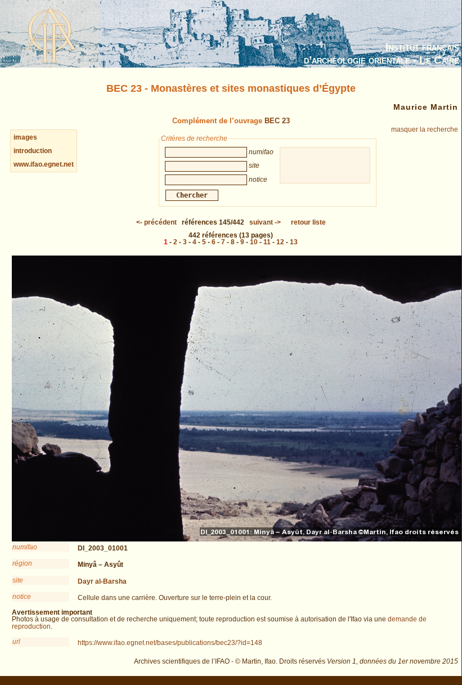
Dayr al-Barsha (102, 581)
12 (280, 242)
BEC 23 (277, 121)
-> (265, 222)
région (22, 563)
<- (156, 222)
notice (21, 597)
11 (267, 242)
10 (254, 242)
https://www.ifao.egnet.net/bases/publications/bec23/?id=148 (170, 643)
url (16, 642)
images (25, 137)
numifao (24, 547)
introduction (33, 151)
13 (294, 242)
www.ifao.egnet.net (44, 164)
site (17, 580)
